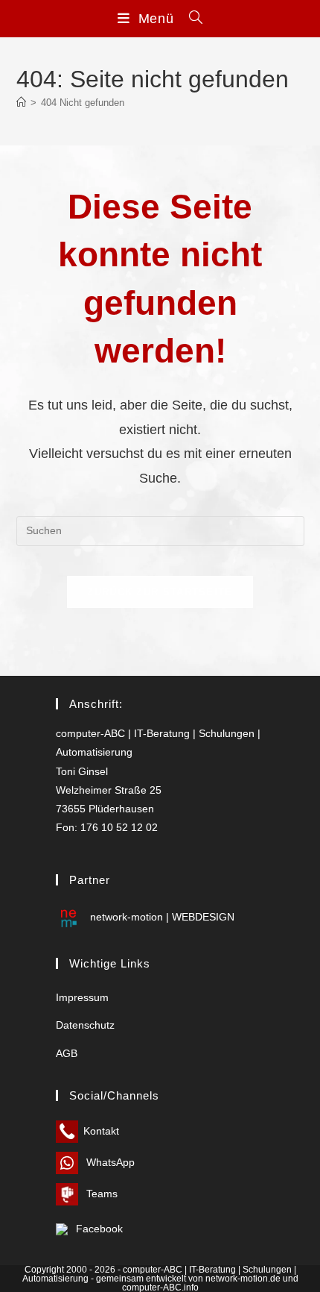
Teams (100, 1194)
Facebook (98, 1229)
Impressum (82, 997)
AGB (66, 1053)
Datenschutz (85, 1025)
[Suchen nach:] (190, 18)
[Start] (21, 102)
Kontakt (101, 1131)
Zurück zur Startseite (159, 592)
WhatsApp (109, 1162)
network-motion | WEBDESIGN (160, 917)
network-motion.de (243, 1278)
